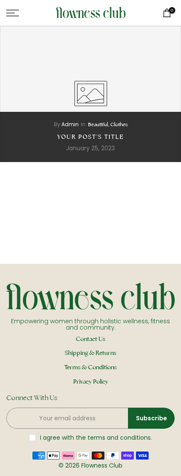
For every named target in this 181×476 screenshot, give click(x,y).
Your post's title (90, 137)
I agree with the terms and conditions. (96, 437)
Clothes (119, 124)
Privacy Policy (90, 381)
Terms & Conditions (90, 367)
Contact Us (90, 339)
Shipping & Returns (90, 353)
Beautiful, (99, 124)
